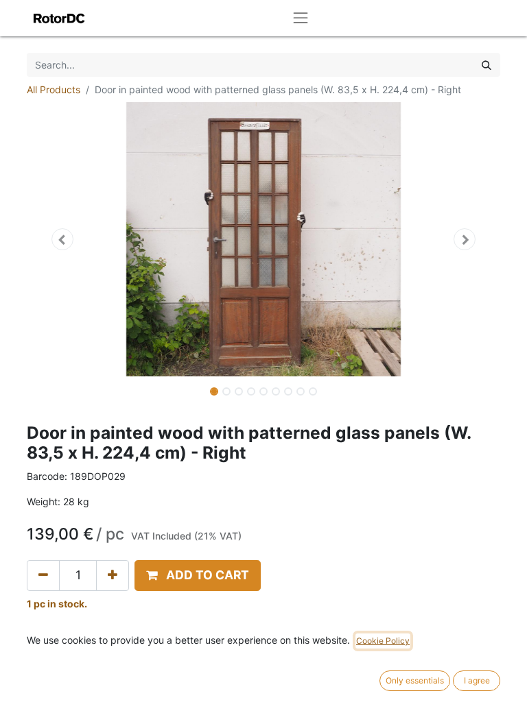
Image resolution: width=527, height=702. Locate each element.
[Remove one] (43, 575)
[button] (62, 239)
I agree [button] (477, 680)
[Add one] (112, 575)
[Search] (486, 65)
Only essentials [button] (415, 680)
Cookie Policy (383, 641)
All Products (53, 89)
